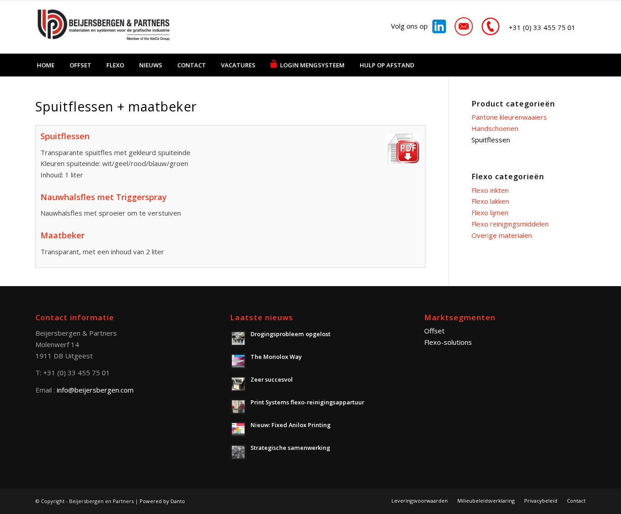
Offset (434, 330)
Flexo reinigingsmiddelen (510, 223)
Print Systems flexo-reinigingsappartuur (307, 402)
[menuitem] (45, 65)
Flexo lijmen (489, 212)
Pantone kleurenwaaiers (509, 116)
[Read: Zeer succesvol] (238, 384)
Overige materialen (501, 235)
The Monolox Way (276, 357)
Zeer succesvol (271, 379)
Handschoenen (494, 128)
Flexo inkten (490, 190)
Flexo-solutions (448, 342)
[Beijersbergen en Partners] (103, 26)
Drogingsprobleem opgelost (290, 334)
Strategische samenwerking (290, 447)
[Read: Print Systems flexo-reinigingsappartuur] (238, 406)
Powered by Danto (162, 501)
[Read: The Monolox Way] (238, 361)
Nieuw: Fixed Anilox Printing (290, 425)
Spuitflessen (490, 139)
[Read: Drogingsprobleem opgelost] (238, 338)
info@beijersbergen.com (95, 389)
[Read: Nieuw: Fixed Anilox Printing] (238, 429)
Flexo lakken (490, 201)
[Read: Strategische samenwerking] (238, 452)
